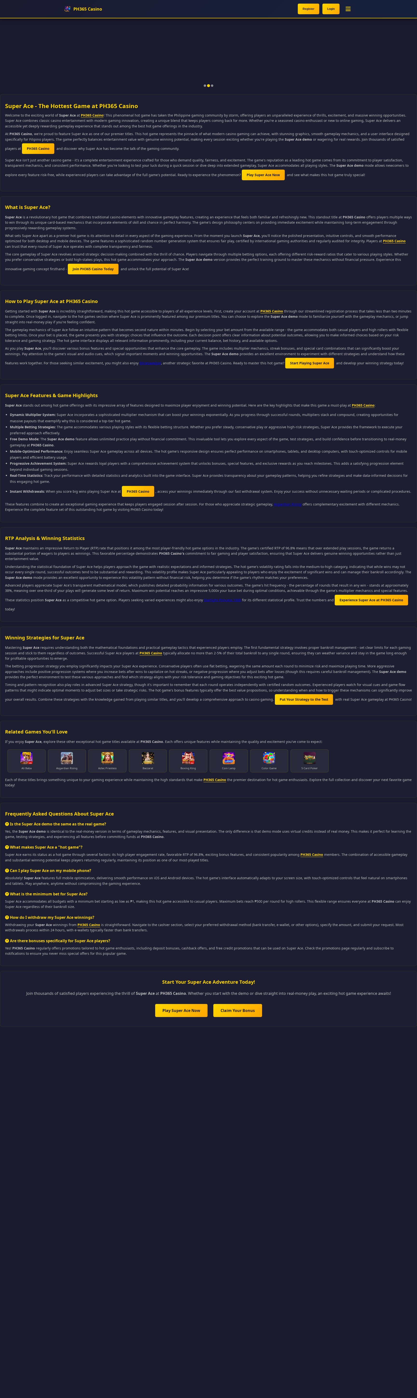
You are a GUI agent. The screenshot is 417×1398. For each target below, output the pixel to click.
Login (331, 9)
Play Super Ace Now (263, 175)
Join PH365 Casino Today (93, 269)
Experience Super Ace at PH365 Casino (371, 600)
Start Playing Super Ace (309, 363)
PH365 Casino (92, 115)
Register (308, 9)
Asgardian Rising (288, 504)
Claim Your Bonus (238, 1010)
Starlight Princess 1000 (222, 600)
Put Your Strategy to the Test (304, 699)
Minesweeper (150, 363)
